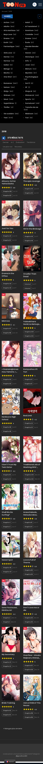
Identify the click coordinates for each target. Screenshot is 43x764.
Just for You (7, 228)
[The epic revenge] (32, 166)
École (29, 42)
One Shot (10, 77)
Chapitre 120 (29, 669)
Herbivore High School (9, 418)
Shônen (9, 95)
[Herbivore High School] (11, 401)
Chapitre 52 (7, 710)
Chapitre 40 (29, 189)
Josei (30, 65)
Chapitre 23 (29, 427)
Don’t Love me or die (31, 608)
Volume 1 (28, 288)
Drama (8, 38)
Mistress (6, 321)
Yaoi (8, 117)
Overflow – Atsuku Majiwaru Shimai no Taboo (32, 658)
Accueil (4, 11)
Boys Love (9, 34)
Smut (8, 99)
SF (27, 87)
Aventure (31, 30)
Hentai (8, 57)
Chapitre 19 (7, 240)
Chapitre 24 (29, 423)
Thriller (8, 107)
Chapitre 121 (29, 665)
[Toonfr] (14, 4)
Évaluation (20, 142)
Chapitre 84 (29, 574)
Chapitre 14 (28, 379)
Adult (28, 22)
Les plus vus (7, 147)
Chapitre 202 (29, 336)
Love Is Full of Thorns (29, 561)
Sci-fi (29, 83)
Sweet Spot (7, 560)
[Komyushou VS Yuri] (32, 354)
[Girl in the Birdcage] (32, 213)
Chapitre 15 (7, 475)
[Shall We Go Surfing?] (11, 497)
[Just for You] (11, 213)
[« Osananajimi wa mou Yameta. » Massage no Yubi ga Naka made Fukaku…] (11, 354)
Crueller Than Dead (29, 275)
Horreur (8, 61)
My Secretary (8, 654)
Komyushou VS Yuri (30, 370)
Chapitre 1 (6, 622)
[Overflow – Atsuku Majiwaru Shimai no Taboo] (32, 640)
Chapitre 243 (29, 475)
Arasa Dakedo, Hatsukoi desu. (30, 513)
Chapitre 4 (6, 522)
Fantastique (11, 46)
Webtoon (31, 113)
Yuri (29, 117)
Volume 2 (28, 284)
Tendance (31, 142)
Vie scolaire (11, 113)
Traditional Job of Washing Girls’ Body (31, 467)
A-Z (12, 142)
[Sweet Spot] (11, 544)
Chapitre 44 (7, 572)
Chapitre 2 (6, 618)
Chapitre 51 (7, 715)
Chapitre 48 (29, 241)
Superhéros (9, 103)
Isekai (8, 65)
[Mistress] (11, 306)
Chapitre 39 (29, 193)
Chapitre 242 (29, 479)
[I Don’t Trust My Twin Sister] (11, 449)
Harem (30, 53)
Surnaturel (32, 103)
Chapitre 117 (7, 328)
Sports (29, 99)
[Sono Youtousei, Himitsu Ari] (11, 592)
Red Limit (27, 415)
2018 (10, 11)
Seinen (9, 87)
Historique (32, 57)
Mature (30, 69)
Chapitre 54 (7, 379)
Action (8, 22)
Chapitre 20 (7, 236)
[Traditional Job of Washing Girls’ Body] (32, 449)
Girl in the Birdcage (32, 228)
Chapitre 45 (7, 568)
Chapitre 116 (7, 333)
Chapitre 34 (7, 284)
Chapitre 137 (7, 195)
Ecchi (7, 42)
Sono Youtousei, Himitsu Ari (9, 608)
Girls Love (9, 53)
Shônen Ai (32, 95)
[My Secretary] (11, 639)
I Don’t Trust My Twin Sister (9, 465)
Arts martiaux (11, 30)
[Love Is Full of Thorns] (32, 544)
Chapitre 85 (7, 431)
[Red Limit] (32, 401)
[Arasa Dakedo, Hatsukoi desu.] (32, 497)
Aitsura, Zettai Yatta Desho (8, 182)
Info (28, 61)
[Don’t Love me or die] (32, 592)
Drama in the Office (8, 274)
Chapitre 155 (29, 713)
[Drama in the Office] (11, 258)
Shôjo (8, 91)
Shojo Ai (30, 91)
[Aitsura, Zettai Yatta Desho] (11, 166)
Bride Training (8, 703)
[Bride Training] (11, 687)
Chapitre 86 (7, 427)
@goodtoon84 (21, 756)
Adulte (8, 26)
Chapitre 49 (29, 236)
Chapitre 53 (7, 384)
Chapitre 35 (29, 622)
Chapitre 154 (29, 717)
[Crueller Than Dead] (32, 258)
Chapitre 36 (29, 618)
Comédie (32, 34)
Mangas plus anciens (13, 728)
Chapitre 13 (28, 384)
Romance (10, 83)
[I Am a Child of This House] (32, 687)
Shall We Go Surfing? (7, 513)
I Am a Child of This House (32, 704)
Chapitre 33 (7, 288)
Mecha (8, 73)
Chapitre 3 (6, 527)
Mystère (31, 73)
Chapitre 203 (29, 332)
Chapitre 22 (7, 666)
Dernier (6, 142)
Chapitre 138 (7, 191)
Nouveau (18, 147)
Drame (31, 38)
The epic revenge (31, 181)
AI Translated (32, 26)
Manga (8, 69)
